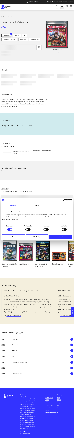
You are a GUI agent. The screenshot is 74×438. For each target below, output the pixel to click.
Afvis (13, 236)
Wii (24, 35)
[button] (37, 339)
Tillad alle (61, 236)
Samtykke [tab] (13, 205)
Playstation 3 (6, 35)
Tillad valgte (37, 236)
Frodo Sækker (17, 125)
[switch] (28, 229)
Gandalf (29, 125)
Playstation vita (35, 39)
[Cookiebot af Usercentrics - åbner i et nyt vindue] (64, 200)
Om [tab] (61, 205)
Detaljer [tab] (37, 205)
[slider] (57, 35)
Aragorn (5, 125)
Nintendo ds (23, 39)
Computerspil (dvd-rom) (9, 39)
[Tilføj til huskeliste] (39, 47)
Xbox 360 (16, 35)
